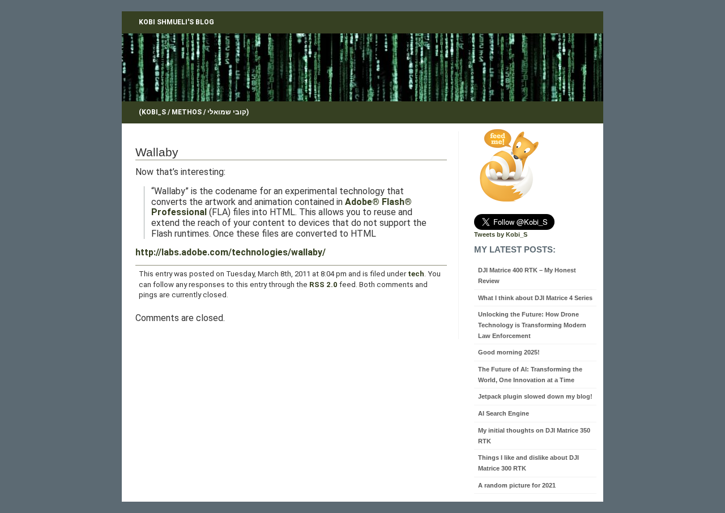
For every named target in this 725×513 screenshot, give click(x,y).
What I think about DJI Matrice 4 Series (535, 297)
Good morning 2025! (509, 352)
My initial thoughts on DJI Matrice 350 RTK (534, 435)
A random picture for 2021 (517, 485)
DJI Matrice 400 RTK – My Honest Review (527, 275)
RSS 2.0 (323, 284)
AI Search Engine (503, 413)
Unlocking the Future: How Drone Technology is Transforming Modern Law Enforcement (532, 325)
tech (416, 274)
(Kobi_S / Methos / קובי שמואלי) (194, 112)
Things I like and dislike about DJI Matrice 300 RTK (528, 463)
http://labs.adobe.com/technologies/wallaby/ (230, 252)
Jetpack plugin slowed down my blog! (535, 396)
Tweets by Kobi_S (500, 234)
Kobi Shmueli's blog (176, 22)
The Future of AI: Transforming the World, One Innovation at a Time (530, 374)
